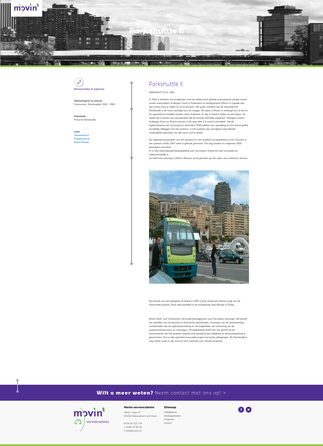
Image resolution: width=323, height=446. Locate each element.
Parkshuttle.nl (81, 138)
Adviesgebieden (104, 4)
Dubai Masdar (81, 142)
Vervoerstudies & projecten (89, 88)
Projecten (125, 4)
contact (141, 4)
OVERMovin (82, 4)
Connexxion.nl (81, 135)
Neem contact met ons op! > (190, 392)
